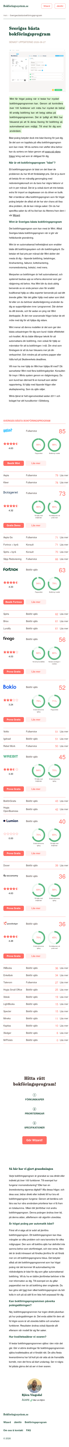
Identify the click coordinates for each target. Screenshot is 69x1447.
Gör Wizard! (34, 1140)
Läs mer (35, 463)
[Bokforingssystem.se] (15, 6)
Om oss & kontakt (13, 1430)
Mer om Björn (39, 1400)
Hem (5, 15)
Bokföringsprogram (36, 1422)
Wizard (46, 6)
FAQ (28, 1430)
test (25, 1290)
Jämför (60, 6)
